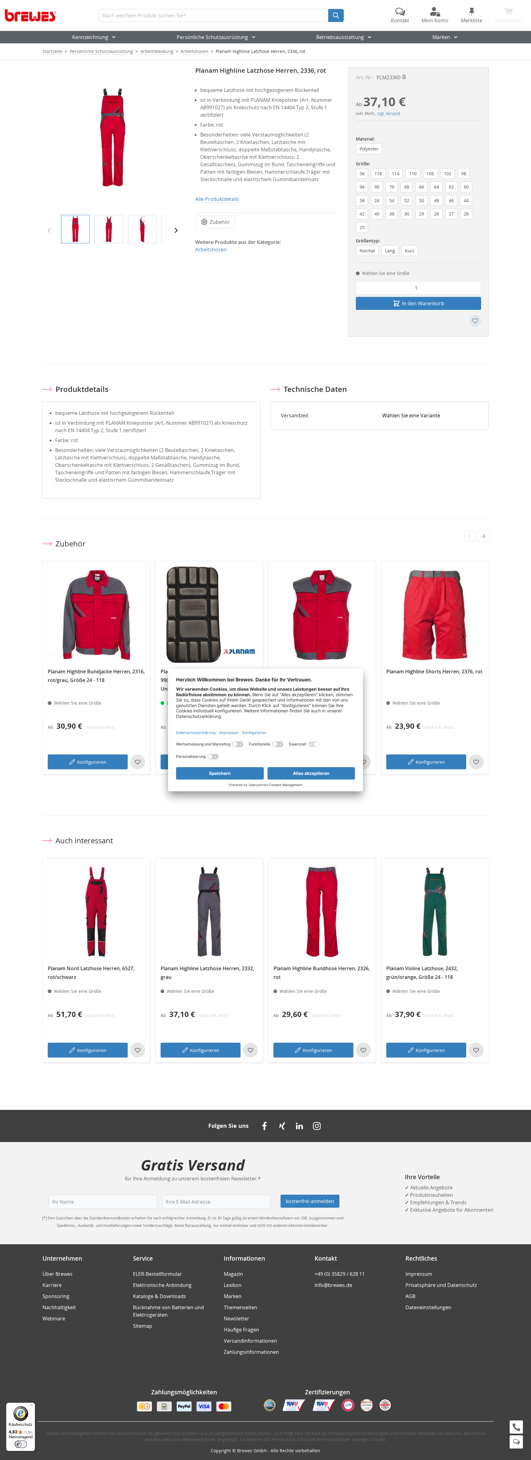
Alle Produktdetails (217, 199)
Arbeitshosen (194, 51)
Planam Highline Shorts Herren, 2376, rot (434, 671)
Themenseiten (240, 1307)
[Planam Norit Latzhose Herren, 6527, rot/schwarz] (96, 911)
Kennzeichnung (90, 37)
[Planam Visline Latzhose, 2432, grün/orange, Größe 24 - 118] (435, 911)
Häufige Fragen (241, 1329)
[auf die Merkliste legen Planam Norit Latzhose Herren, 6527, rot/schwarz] (137, 1050)
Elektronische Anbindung (162, 1285)
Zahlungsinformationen (251, 1352)
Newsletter (236, 1318)
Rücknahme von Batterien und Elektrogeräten (168, 1311)
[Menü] (31, 1406)
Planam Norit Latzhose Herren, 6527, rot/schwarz (91, 972)
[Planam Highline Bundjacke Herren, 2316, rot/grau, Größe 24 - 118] (96, 614)
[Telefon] (516, 1427)
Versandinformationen (250, 1340)
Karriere (52, 1285)
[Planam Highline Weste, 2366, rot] (322, 614)
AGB (410, 1296)
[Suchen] (336, 15)
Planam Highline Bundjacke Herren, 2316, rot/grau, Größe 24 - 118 (96, 676)
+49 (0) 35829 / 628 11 (340, 1274)
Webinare (53, 1318)
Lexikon (232, 1285)
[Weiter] (176, 230)
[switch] (21, 1444)
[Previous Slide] (469, 536)
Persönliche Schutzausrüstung (212, 37)
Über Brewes (57, 1274)
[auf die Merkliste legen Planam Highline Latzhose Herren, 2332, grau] (250, 1050)
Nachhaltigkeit (59, 1307)
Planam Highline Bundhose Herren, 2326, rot (321, 972)
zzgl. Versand (388, 113)
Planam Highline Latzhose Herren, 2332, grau (207, 972)
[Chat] (516, 1442)
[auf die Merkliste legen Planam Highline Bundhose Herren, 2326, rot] (363, 1050)
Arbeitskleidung (156, 51)
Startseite (52, 51)
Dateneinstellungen (428, 1307)
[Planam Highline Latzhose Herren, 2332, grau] (209, 911)
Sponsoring (55, 1296)
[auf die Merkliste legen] (475, 321)
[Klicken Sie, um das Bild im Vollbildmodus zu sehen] (112, 137)
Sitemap (142, 1326)
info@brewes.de (333, 1285)
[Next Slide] (483, 536)
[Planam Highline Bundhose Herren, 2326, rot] (322, 911)
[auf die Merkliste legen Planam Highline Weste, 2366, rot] (363, 761)
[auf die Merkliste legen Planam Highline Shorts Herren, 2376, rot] (476, 761)
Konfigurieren (91, 762)
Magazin (233, 1274)
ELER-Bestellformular (157, 1274)
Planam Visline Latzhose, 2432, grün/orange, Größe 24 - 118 (422, 972)
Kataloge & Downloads (159, 1296)
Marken (441, 37)
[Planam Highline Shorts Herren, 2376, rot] (435, 614)
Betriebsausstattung (340, 37)
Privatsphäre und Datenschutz (441, 1285)
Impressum (418, 1274)
